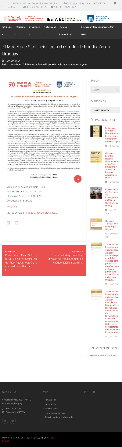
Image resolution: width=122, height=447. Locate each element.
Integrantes (50, 404)
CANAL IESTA (70, 7)
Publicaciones (51, 408)
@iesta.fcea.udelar (81, 3)
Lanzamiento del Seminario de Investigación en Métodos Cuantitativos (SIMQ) (111, 197)
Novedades (16, 64)
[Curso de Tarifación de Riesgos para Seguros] (96, 224)
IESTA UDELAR (40, 7)
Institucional (50, 400)
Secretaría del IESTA (15, 412)
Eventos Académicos (55, 413)
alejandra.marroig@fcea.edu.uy (42, 212)
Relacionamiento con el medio (59, 417)
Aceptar (118, 89)
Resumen (12, 206)
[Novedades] (78, 179)
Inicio (4, 64)
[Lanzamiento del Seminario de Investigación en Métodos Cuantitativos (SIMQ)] (96, 192)
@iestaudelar (13, 7)
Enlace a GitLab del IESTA (104, 355)
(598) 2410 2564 (18, 3)
